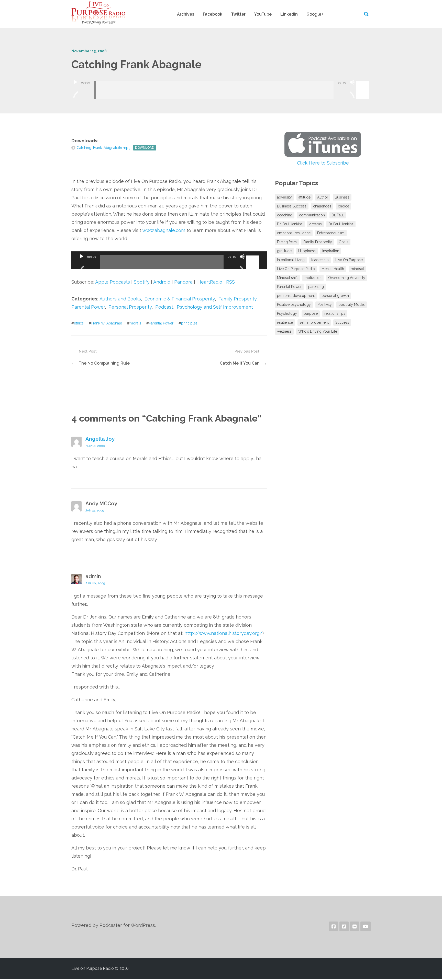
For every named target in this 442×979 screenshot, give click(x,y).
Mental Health (333, 269)
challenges (322, 206)
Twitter (238, 14)
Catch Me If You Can (240, 363)
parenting (316, 287)
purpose (311, 313)
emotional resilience (294, 233)
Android (161, 282)
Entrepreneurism (331, 233)
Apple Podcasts (112, 282)
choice (343, 206)
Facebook (212, 14)
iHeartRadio (209, 282)
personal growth (335, 296)
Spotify (142, 282)
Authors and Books (120, 298)
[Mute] (352, 89)
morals (135, 323)
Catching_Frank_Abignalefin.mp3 (103, 148)
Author (322, 197)
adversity (284, 197)
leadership (320, 260)
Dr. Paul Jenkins (290, 224)
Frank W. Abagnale (106, 323)
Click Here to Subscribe (323, 163)
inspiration (330, 251)
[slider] (363, 81)
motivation (313, 278)
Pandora (183, 282)
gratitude (284, 251)
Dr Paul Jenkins (340, 224)
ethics (79, 323)
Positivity (324, 304)
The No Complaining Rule (104, 363)
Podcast (164, 307)
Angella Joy (100, 439)
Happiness (307, 251)
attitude (305, 197)
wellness (284, 331)
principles (189, 323)
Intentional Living (291, 260)
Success (342, 322)
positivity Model (351, 304)
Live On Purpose (349, 260)
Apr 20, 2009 (95, 583)
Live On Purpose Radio (296, 269)
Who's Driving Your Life (317, 331)
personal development (296, 296)
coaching (284, 215)
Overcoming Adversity (346, 278)
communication (312, 215)
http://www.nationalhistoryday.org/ (223, 633)
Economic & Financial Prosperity (180, 298)
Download (144, 147)
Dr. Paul (338, 215)
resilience (285, 322)
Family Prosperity (237, 298)
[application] (221, 86)
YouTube (263, 14)
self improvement (314, 322)
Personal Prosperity (130, 307)
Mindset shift (287, 278)
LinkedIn (289, 14)
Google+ (314, 14)
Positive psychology (294, 304)
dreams (315, 224)
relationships (334, 313)
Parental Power (88, 307)
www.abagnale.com (163, 230)
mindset (357, 269)
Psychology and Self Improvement (215, 307)
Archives (185, 14)
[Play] (75, 89)
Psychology (287, 313)
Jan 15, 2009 (94, 510)
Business (342, 197)
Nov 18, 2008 (95, 446)
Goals (343, 242)
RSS (230, 282)
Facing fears (287, 242)
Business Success (291, 206)
